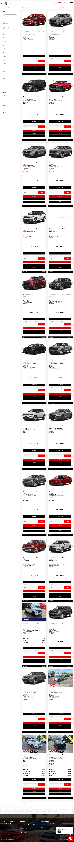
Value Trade (34, 70)
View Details (34, 67)
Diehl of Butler (25, 271)
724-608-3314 (43, 271)
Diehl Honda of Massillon (26, 205)
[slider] (4, 14)
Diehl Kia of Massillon (52, 74)
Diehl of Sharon (51, 271)
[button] (46, 20)
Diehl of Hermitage (51, 403)
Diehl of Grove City (25, 534)
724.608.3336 (43, 74)
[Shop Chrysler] (4, 3)
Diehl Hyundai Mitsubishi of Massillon (28, 74)
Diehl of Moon (51, 600)
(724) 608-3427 (61, 3)
